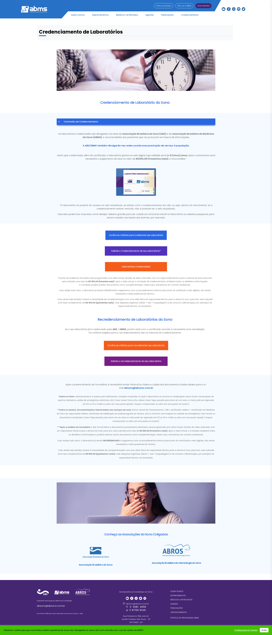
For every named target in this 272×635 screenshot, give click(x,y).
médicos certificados (181, 599)
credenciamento (178, 612)
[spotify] (238, 8)
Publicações (167, 14)
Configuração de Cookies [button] (246, 630)
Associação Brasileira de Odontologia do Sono (176, 563)
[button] (136, 121)
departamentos (178, 595)
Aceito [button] (264, 630)
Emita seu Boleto (163, 5)
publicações (176, 608)
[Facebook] (229, 9)
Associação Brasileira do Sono (95, 564)
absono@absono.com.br (138, 388)
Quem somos (78, 14)
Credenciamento (190, 14)
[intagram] (233, 9)
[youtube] (223, 9)
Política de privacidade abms (184, 617)
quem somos (176, 591)
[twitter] (243, 9)
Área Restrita (203, 5)
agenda (174, 603)
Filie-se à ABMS (184, 5)
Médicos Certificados (127, 14)
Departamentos (100, 14)
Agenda (149, 14)
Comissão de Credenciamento (81, 121)
